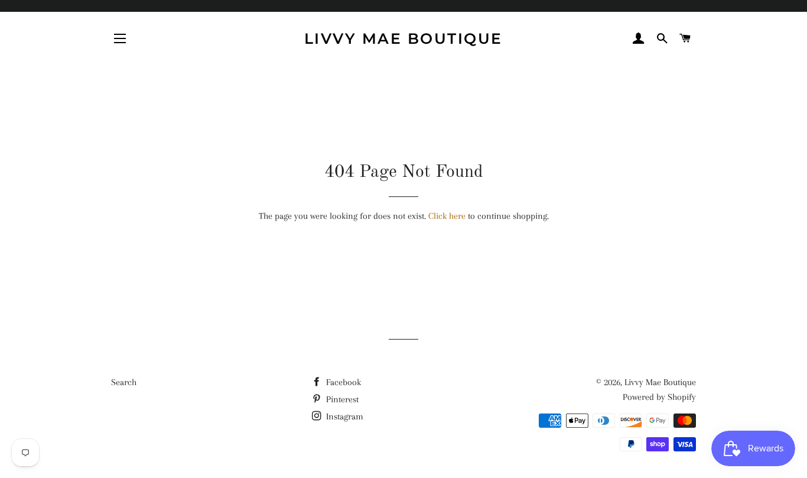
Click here (447, 216)
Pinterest (341, 399)
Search (123, 382)
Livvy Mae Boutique (403, 38)
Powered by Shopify (659, 397)
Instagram (343, 416)
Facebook (342, 382)
